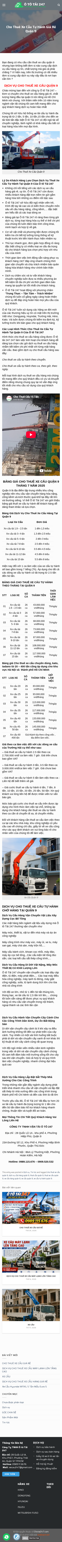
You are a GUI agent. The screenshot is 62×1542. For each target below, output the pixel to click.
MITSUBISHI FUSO (28, 1513)
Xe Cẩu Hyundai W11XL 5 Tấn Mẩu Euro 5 (24, 1386)
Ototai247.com (41, 1531)
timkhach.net (43, 1534)
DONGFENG (24, 1495)
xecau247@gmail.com (20, 1467)
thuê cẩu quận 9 (37, 1175)
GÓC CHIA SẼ (9, 1412)
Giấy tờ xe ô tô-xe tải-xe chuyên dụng (47, 1457)
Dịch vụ (27, 1172)
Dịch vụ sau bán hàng (47, 1451)
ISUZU (21, 1507)
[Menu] (4, 4)
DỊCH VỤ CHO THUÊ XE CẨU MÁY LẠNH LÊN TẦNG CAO (29, 1370)
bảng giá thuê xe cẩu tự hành (19, 503)
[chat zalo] (16, 1536)
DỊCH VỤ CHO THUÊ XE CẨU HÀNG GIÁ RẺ (25, 1381)
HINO (21, 1490)
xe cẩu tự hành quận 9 (43, 1178)
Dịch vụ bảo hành (45, 1447)
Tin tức (33, 1172)
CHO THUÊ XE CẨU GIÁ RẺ (16, 1363)
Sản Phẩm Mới (10, 1417)
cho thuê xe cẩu (33, 803)
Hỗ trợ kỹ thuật (44, 1464)
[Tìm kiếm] (59, 5)
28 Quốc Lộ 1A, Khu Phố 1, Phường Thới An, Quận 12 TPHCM (15, 1458)
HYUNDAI (23, 1501)
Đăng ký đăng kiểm (46, 1468)
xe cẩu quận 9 (27, 1178)
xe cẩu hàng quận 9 (12, 1178)
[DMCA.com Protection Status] (31, 1538)
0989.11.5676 (19, 1464)
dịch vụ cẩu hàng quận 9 (19, 1175)
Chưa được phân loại (13, 1402)
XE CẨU (6, 1376)
